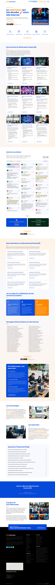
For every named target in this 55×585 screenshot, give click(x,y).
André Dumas (11, 181)
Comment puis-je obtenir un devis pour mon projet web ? (17, 466)
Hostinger (41, 431)
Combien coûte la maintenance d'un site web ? (15, 470)
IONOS (38, 431)
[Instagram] (11, 571)
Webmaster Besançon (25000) (27, 492)
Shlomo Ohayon (25, 171)
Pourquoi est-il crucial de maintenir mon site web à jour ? (17, 451)
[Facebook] (6, 571)
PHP (10, 411)
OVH (36, 431)
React (9, 412)
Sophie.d (39, 209)
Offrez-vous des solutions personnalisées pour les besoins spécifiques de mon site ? (21, 462)
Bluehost (45, 431)
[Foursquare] (12, 571)
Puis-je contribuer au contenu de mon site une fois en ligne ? (17, 464)
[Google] (15, 571)
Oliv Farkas (39, 192)
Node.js (12, 411)
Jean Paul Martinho (40, 172)
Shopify (41, 433)
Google (39, 430)
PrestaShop (37, 433)
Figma (47, 434)
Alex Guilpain (11, 190)
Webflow (44, 434)
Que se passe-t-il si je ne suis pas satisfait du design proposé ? (18, 474)
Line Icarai (24, 192)
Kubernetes (20, 416)
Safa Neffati (25, 185)
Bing (42, 430)
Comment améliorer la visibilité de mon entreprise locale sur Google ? (19, 453)
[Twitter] (8, 571)
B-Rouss (10, 207)
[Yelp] (14, 571)
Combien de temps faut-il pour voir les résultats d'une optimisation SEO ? (19, 460)
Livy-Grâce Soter (25, 200)
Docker (15, 416)
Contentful (8, 413)
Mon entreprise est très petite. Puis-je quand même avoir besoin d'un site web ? (20, 468)
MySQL (7, 411)
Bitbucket (42, 437)
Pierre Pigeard (11, 197)
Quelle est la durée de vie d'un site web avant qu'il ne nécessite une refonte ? (20, 472)
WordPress (33, 433)
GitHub (38, 437)
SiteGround (30, 432)
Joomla (44, 433)
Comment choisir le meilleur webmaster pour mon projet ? (17, 449)
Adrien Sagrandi (40, 184)
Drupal (47, 433)
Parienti (24, 178)
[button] (48, 1)
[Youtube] (9, 571)
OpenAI (15, 414)
